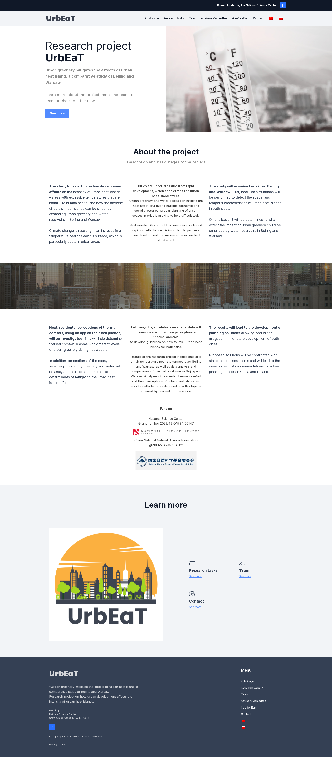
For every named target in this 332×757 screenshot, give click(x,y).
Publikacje (152, 18)
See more (57, 113)
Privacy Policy (57, 744)
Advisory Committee (214, 18)
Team (192, 18)
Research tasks (174, 18)
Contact (258, 18)
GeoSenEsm (240, 18)
